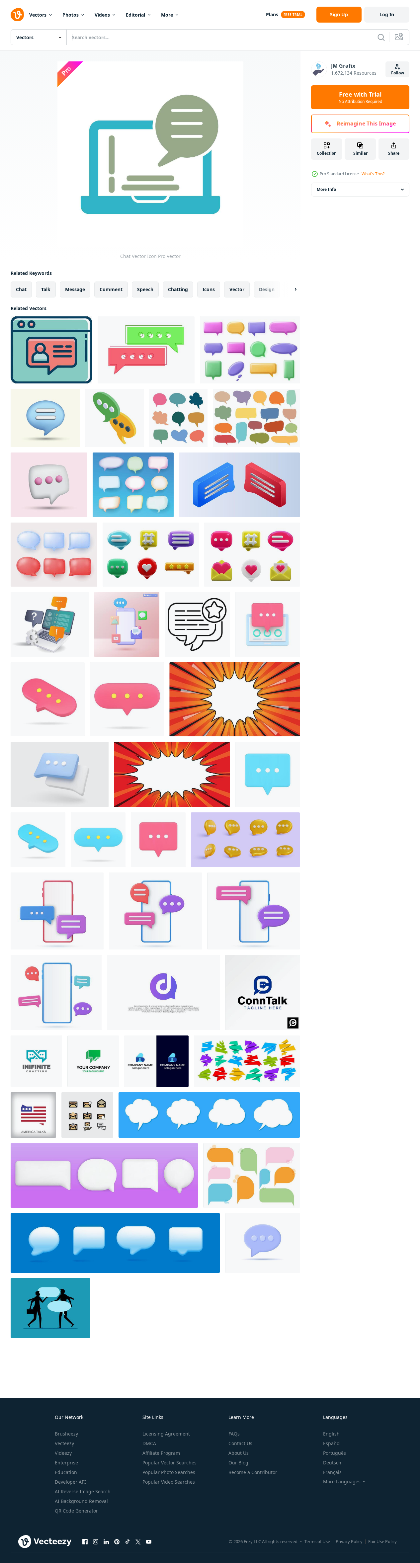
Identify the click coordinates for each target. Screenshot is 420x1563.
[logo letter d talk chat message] (163, 992)
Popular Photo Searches (168, 1472)
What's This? (373, 174)
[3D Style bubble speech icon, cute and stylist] (45, 418)
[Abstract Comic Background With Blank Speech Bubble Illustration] (234, 699)
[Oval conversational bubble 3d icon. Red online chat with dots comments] (48, 699)
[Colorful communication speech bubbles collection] (178, 418)
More (167, 15)
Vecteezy (64, 1443)
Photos (70, 15)
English (331, 1434)
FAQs (234, 1434)
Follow (397, 73)
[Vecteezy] (17, 14)
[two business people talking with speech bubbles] (50, 1308)
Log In (386, 14)
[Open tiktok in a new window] (127, 1541)
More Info (326, 189)
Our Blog (238, 1462)
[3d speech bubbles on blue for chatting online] (115, 1243)
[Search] (381, 37)
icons (209, 289)
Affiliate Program (161, 1453)
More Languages (342, 1481)
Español (332, 1443)
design (267, 289)
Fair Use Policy (382, 1541)
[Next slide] (289, 289)
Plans (272, 14)
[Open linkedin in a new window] (106, 1541)
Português (334, 1453)
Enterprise (66, 1462)
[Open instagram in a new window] (95, 1541)
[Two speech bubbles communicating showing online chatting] (114, 418)
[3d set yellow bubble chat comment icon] (245, 839)
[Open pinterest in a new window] (117, 1541)
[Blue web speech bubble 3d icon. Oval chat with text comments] (98, 839)
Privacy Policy (349, 1541)
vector (236, 289)
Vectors (37, 15)
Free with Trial (360, 97)
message (75, 289)
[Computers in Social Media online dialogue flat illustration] (50, 624)
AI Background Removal (81, 1501)
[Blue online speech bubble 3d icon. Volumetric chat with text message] (38, 839)
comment (111, 289)
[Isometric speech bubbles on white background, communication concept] (239, 484)
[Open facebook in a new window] (85, 1541)
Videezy (63, 1453)
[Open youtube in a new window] (148, 1541)
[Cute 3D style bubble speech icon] (49, 484)
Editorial (135, 15)
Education (66, 1472)
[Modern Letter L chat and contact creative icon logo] (156, 1061)
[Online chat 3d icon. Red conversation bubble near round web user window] (267, 624)
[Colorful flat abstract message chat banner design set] (247, 1061)
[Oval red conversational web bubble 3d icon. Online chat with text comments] (127, 699)
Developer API (70, 1482)
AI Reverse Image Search (83, 1491)
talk (45, 289)
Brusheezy (66, 1434)
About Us (238, 1453)
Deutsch (332, 1462)
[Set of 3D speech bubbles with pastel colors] (133, 484)
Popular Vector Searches (169, 1462)
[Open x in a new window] (138, 1541)
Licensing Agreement (166, 1434)
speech (145, 289)
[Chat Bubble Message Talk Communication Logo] (93, 1061)
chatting (178, 289)
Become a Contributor (252, 1472)
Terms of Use (317, 1541)
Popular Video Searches (168, 1482)
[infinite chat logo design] (36, 1061)
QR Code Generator (76, 1511)
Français (332, 1472)
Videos (102, 15)
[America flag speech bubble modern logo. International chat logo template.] (33, 1115)
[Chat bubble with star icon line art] (197, 624)
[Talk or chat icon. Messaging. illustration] (146, 349)
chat (21, 289)
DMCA (149, 1443)
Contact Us (240, 1443)
